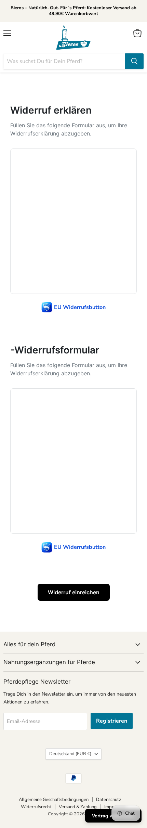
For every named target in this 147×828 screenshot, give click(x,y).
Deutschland (70, 754)
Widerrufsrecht (36, 807)
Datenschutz (108, 800)
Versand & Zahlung (78, 807)
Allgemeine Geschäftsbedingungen (54, 800)
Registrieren (111, 721)
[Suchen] (134, 61)
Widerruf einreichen (73, 592)
